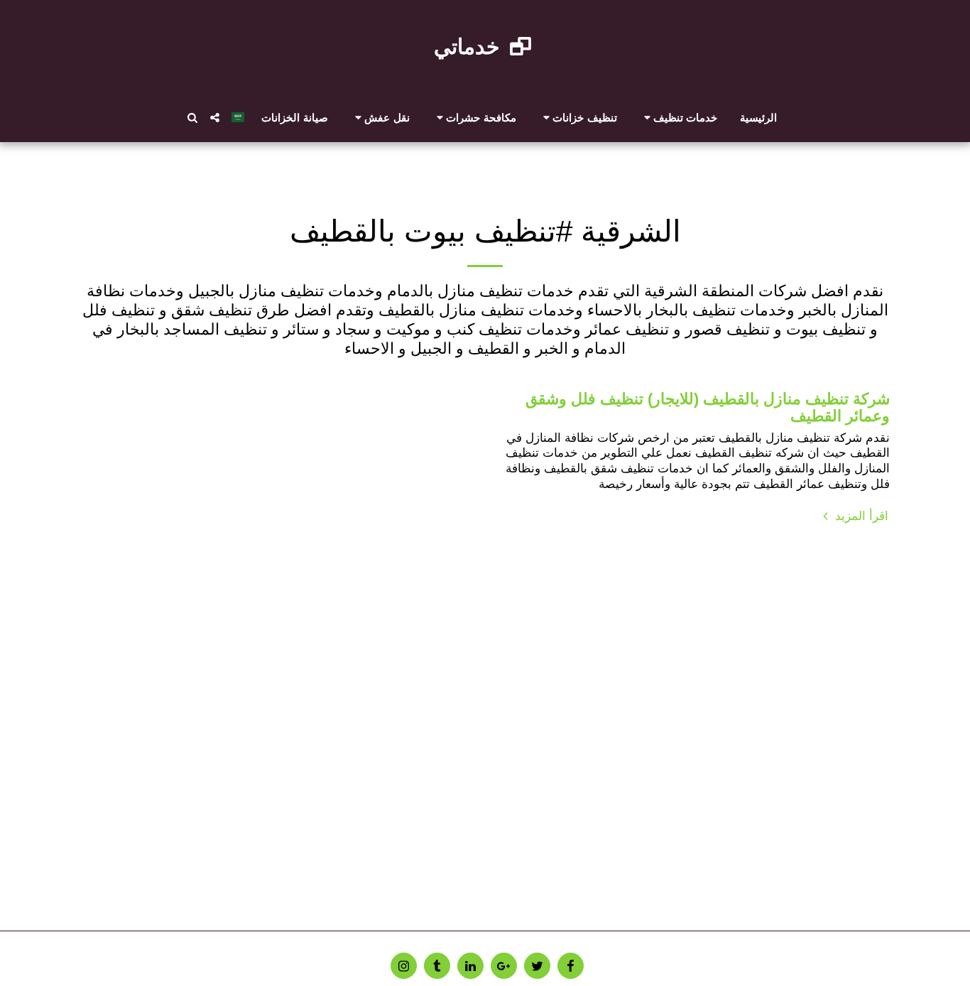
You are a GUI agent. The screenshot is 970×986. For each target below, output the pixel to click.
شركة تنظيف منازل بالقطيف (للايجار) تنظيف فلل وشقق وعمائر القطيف (707, 407)
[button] (679, 117)
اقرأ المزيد (860, 516)
